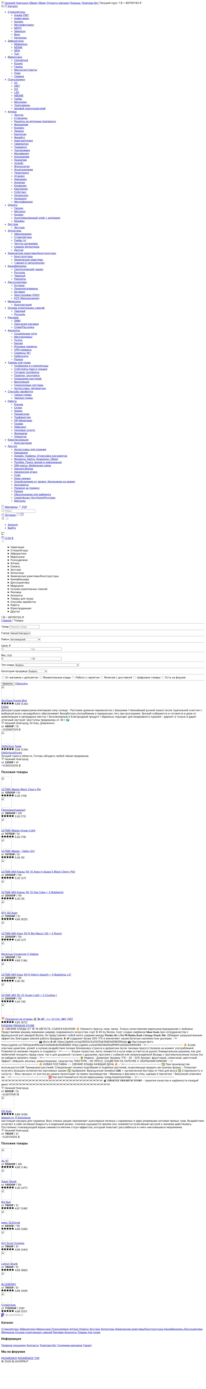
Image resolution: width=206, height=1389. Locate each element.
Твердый (19, 275)
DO (16, 89)
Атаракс (19, 176)
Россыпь (19, 272)
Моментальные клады (57, 677)
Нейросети (21, 356)
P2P (24, 507)
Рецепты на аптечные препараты (35, 121)
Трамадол (20, 147)
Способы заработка (20, 391)
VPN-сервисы (23, 349)
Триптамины (22, 105)
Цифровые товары (148, 677)
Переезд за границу (27, 488)
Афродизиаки (23, 233)
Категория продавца (14, 671)
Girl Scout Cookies (12, 1243)
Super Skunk (9, 1181)
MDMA (18, 47)
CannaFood (21, 60)
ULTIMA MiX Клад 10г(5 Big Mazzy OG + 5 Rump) (31, 933)
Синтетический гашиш (28, 269)
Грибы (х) (20, 240)
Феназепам (21, 124)
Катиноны (20, 37)
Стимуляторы (16, 12)
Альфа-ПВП (21, 15)
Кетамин (19, 291)
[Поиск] (18, 510)
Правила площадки (13, 1345)
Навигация (17, 547)
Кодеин (18, 214)
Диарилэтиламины (26, 288)
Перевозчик (21, 414)
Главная (6, 620)
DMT (17, 85)
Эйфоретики (16, 40)
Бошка (18, 63)
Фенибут (19, 137)
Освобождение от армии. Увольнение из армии (44, 481)
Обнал (42, 3)
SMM (17, 320)
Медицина (14, 301)
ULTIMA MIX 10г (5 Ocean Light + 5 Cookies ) (29, 995)
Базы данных (22, 478)
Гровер (18, 423)
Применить (8, 684)
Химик (18, 410)
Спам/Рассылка (24, 327)
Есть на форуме (175, 677)
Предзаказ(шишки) (13, 809)
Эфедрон (19, 31)
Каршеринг (21, 452)
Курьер (18, 404)
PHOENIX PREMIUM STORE (17, 1025)
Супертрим (8, 1304)
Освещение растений (28, 378)
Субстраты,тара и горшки (30, 369)
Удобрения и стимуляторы (31, 365)
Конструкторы (23, 256)
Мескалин (20, 102)
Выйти (12, 527)
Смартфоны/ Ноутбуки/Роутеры (34, 497)
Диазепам (20, 159)
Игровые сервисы (25, 346)
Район (5, 639)
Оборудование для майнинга (32, 494)
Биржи (18, 343)
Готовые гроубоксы (26, 372)
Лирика (19, 131)
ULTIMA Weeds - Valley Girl (18, 851)
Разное (18, 359)
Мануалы (20, 500)
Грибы (18, 98)
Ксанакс (19, 127)
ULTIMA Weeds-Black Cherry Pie (21, 789)
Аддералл (20, 198)
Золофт (18, 163)
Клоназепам (21, 156)
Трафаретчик (22, 417)
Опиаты (12, 204)
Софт (17, 475)
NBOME (18, 95)
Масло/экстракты (25, 69)
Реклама (13, 317)
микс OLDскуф (10, 1222)
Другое (18, 114)
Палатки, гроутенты (27, 375)
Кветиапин (21, 188)
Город (5, 633)
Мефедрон (20, 44)
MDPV (18, 28)
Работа (12, 401)
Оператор (20, 436)
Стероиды (20, 118)
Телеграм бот (90, 3)
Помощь (75, 3)
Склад (18, 407)
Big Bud (6, 1202)
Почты (18, 340)
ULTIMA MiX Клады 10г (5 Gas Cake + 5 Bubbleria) (32, 892)
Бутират (19, 285)
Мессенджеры (23, 336)
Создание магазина (69, 1345)
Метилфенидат (23, 201)
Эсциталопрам (23, 169)
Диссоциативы (17, 282)
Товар (5, 626)
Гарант (87, 1345)
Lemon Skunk (9, 1263)
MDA (17, 50)
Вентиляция (21, 381)
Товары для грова (19, 362)
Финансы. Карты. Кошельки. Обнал (36, 459)
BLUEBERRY (8, 1284)
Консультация (23, 304)
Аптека (12, 111)
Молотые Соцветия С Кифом (19, 954)
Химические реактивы (28, 259)
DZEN (4, 707)
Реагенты (20, 278)
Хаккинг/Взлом (23, 468)
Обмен (33, 3)
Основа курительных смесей (26, 307)
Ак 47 (4, 1160)
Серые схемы (23, 394)
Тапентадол (21, 172)
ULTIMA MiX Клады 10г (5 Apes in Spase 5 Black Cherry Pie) (38, 871)
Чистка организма (26, 243)
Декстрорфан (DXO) (27, 295)
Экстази (13, 224)
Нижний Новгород (17, 3)
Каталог (12, 6)
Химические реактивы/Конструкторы (32, 253)
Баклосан (20, 134)
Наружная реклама (26, 323)
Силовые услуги (24, 430)
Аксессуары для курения (30, 449)
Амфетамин (21, 18)
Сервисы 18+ (22, 352)
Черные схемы (23, 397)
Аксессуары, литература (30, 388)
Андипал (19, 182)
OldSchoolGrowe (11, 752)
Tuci (16, 53)
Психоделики (16, 79)
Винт (17, 34)
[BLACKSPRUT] (3, 6)
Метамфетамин (24, 24)
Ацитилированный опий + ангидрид (37, 217)
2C (16, 82)
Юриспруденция (18, 439)
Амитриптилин (23, 140)
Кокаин (18, 21)
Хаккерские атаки (25, 471)
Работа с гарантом (87, 677)
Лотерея (10, 515)
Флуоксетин (22, 166)
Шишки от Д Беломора (16, 1117)
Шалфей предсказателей (30, 108)
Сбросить (21, 683)
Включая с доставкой (118, 677)
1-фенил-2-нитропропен (29, 262)
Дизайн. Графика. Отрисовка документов (40, 455)
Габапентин (21, 143)
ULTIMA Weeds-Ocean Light (18, 830)
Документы (21, 484)
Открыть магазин (58, 3)
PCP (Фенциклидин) (26, 298)
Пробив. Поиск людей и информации (38, 462)
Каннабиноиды (17, 266)
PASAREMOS (9, 1358)
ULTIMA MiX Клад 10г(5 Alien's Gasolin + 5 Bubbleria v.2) (36, 974)
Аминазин (20, 179)
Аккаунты (14, 330)
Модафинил (21, 153)
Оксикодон (21, 195)
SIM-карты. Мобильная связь (32, 465)
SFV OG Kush (9, 912)
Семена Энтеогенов (26, 246)
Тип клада (8, 664)
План (17, 73)
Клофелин (20, 185)
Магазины (11, 507)
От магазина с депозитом (22, 677)
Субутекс (20, 192)
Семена (19, 76)
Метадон (19, 211)
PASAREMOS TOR (28, 1358)
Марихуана (15, 57)
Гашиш (18, 66)
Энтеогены (14, 230)
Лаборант (20, 426)
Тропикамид (22, 150)
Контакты (33, 1345)
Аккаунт (13, 524)
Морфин (19, 221)
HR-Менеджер (23, 420)
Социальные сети (25, 333)
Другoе (12, 446)
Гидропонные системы (28, 385)
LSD (16, 92)
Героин (18, 208)
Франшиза (20, 433)
